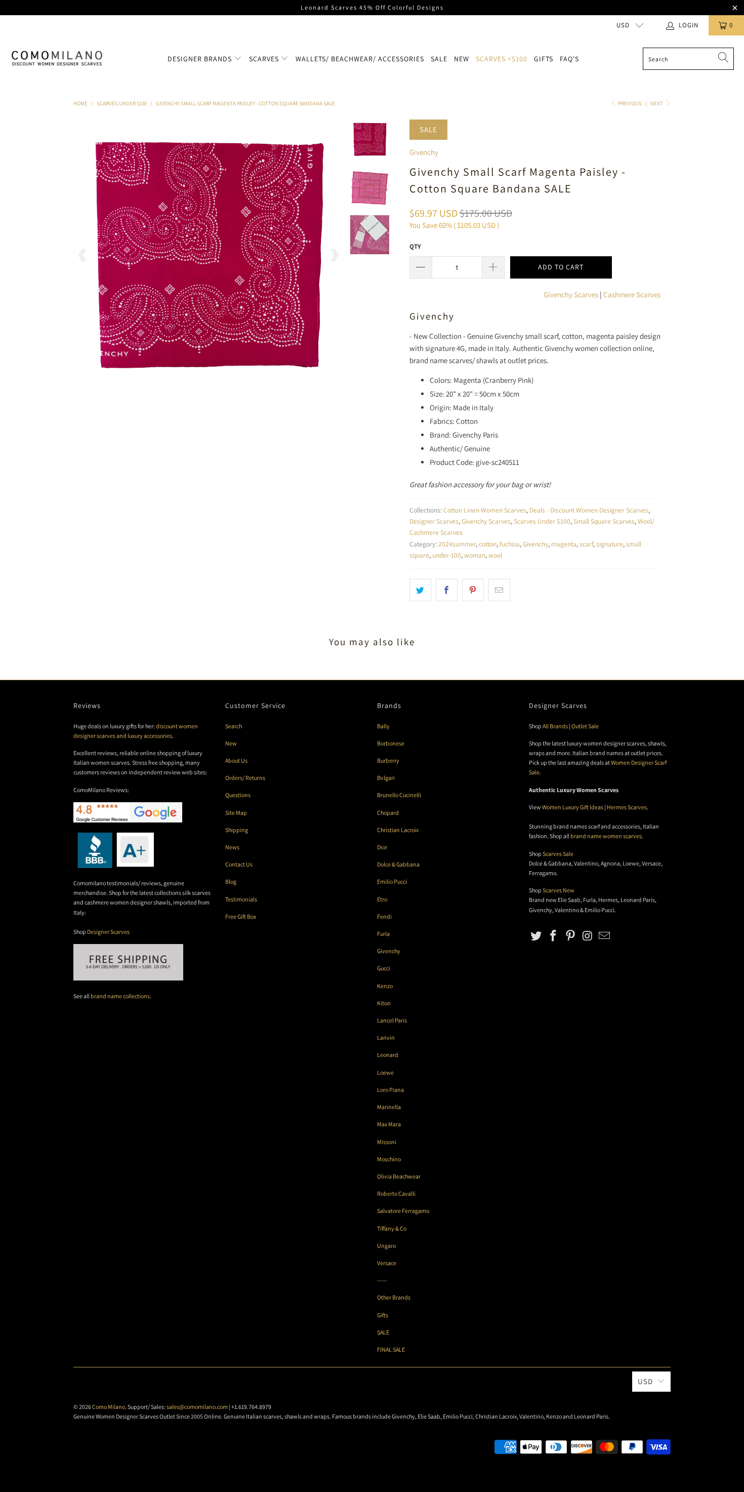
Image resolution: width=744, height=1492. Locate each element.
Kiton (384, 1003)
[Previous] (83, 255)
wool (495, 555)
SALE (383, 1332)
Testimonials (241, 899)
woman (474, 555)
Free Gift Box (240, 916)
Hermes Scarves (627, 807)
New (461, 58)
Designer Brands (201, 58)
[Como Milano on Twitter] (536, 936)
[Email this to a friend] (499, 590)
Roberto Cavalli (396, 1193)
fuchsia (510, 543)
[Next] (334, 255)
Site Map (236, 812)
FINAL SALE (391, 1349)
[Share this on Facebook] (447, 590)
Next (657, 103)
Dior (382, 847)
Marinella (389, 1107)
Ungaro (386, 1245)
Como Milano (108, 1406)
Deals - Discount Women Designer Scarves (588, 510)
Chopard (388, 812)
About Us (236, 760)
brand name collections (120, 996)
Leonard (387, 1054)
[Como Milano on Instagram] (587, 936)
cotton (488, 543)
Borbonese (390, 743)
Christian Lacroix (398, 830)
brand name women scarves (606, 836)
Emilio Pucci (392, 881)
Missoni (386, 1142)
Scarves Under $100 (542, 521)
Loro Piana (390, 1089)
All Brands (555, 726)
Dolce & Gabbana (398, 864)
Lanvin (386, 1037)
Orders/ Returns (245, 777)
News (232, 847)
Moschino (389, 1159)
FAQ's (569, 58)
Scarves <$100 (501, 58)
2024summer (457, 543)
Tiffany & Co (391, 1228)
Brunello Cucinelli (399, 795)
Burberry (388, 760)
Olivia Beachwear (399, 1176)
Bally (383, 726)
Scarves (265, 58)
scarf (586, 543)
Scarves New (558, 890)
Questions (238, 795)
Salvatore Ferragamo (403, 1210)
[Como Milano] (57, 59)
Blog (230, 881)
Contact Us (239, 864)
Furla (383, 933)
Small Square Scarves (604, 521)
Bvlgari (386, 777)
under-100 (446, 555)
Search (233, 726)
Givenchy (423, 152)
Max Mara (389, 1124)
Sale (439, 58)
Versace (386, 1263)
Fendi (384, 916)
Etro (382, 899)
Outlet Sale (585, 726)
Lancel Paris (392, 1020)
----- (382, 1280)
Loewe (385, 1072)
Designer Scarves (434, 521)
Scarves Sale (558, 853)
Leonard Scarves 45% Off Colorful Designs (372, 7)
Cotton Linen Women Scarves (484, 510)
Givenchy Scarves (571, 294)
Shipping (236, 830)
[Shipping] (128, 978)
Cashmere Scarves (631, 294)
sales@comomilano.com (197, 1406)
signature (609, 543)
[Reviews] (113, 866)
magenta (563, 543)
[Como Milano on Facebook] (553, 936)
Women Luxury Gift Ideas (572, 807)
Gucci (383, 968)
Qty (415, 246)
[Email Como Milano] (604, 936)
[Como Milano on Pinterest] (570, 936)
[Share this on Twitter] (420, 590)
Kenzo (385, 986)
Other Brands (393, 1297)
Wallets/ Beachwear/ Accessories (360, 58)
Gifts (543, 58)
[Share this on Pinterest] (473, 590)
